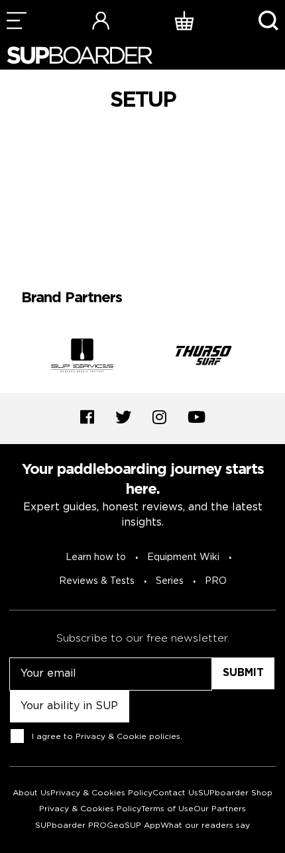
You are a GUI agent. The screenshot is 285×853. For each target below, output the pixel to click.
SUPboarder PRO (71, 825)
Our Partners (220, 809)
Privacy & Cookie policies (128, 736)
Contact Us (175, 793)
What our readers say (205, 825)
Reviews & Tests (97, 581)
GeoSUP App (133, 825)
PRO (216, 581)
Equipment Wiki (183, 557)
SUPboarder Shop (235, 793)
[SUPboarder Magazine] (79, 55)
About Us (31, 793)
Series (170, 581)
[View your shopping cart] (184, 20)
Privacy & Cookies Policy (101, 793)
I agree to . (107, 736)
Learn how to (96, 557)
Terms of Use (167, 809)
